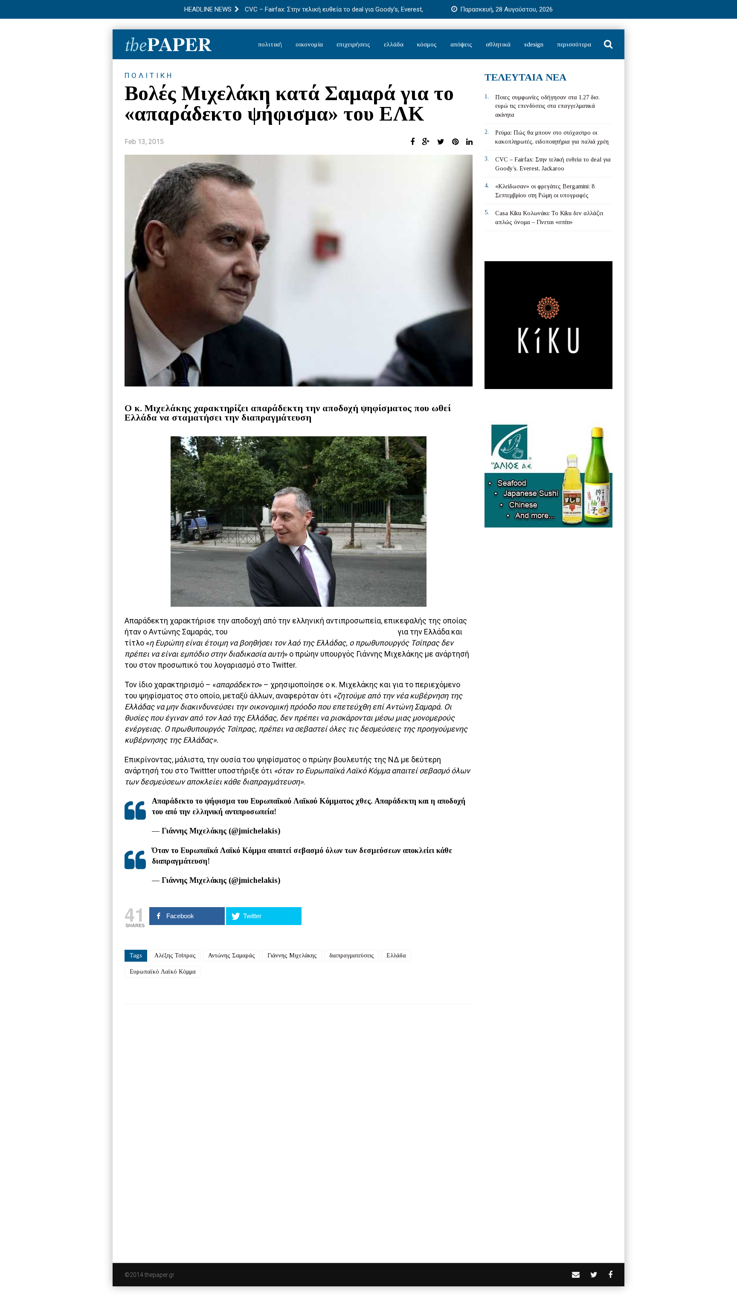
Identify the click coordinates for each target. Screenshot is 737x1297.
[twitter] (594, 1274)
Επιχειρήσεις (353, 44)
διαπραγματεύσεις (351, 955)
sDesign (533, 44)
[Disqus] (299, 1127)
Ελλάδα (393, 44)
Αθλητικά (498, 44)
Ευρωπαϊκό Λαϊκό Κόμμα (163, 971)
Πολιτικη (149, 75)
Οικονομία (309, 44)
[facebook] (610, 1274)
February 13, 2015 (313, 831)
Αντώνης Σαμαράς (231, 955)
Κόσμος (427, 44)
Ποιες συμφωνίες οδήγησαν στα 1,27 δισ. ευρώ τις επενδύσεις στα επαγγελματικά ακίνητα (547, 106)
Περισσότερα (574, 44)
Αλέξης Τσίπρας (175, 955)
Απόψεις (461, 44)
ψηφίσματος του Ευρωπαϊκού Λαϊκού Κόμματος (312, 631)
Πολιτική (270, 44)
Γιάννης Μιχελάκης (292, 955)
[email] (576, 1274)
